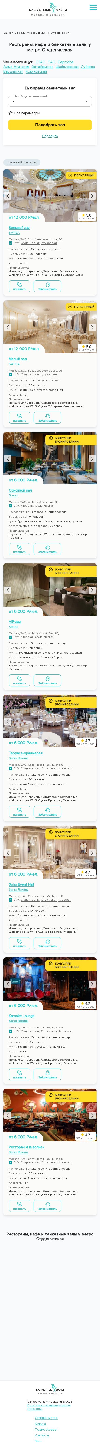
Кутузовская (49, 243)
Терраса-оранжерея (26, 753)
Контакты (42, 1435)
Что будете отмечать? (30, 96)
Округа (40, 1424)
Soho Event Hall (21, 884)
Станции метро (46, 1418)
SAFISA (14, 233)
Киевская (27, 505)
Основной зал (20, 490)
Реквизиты (34, 1409)
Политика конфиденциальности (49, 1405)
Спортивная (49, 768)
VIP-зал (15, 621)
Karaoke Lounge (22, 1015)
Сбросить (50, 136)
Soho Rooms (18, 758)
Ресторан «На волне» (26, 1147)
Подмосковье (46, 1429)
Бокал (13, 495)
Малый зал (18, 359)
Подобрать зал (50, 124)
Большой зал (19, 227)
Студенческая (30, 243)
